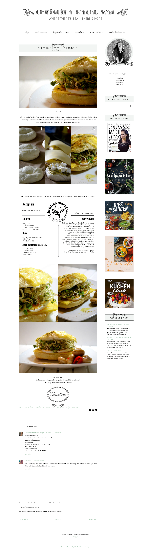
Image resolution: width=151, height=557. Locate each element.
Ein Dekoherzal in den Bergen (35, 432)
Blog (27, 32)
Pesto (54, 407)
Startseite (58, 519)
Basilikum (29, 407)
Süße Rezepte (41, 32)
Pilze (68, 407)
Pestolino (61, 407)
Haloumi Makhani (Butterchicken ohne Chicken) (119, 338)
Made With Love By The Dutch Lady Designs (75, 547)
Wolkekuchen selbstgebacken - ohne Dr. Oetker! (118, 325)
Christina (79, 32)
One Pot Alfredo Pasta (114, 351)
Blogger (75, 537)
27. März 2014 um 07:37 (53, 433)
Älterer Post (92, 519)
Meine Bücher (96, 32)
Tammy (27, 461)
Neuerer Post (24, 519)
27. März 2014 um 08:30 (38, 461)
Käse (48, 407)
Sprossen (75, 407)
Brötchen (38, 407)
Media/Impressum (117, 32)
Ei (44, 407)
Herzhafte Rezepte (61, 32)
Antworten (28, 454)
